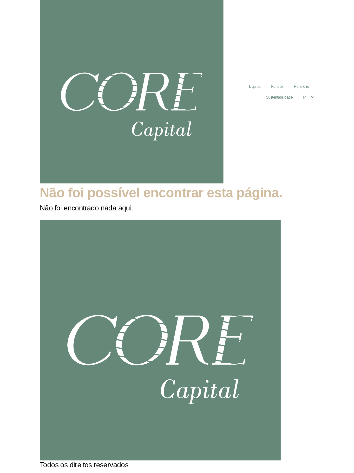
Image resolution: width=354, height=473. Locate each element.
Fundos (277, 86)
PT (305, 97)
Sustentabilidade (279, 97)
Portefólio (301, 86)
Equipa (255, 86)
